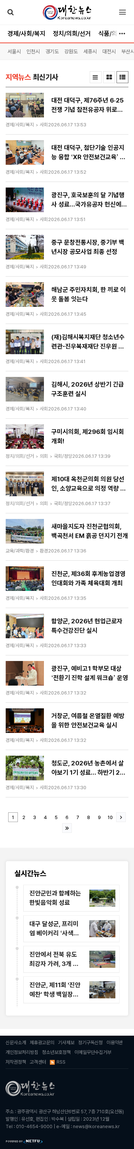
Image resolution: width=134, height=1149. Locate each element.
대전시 (109, 51)
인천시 (33, 51)
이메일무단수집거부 (92, 1052)
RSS (61, 1062)
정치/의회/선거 (72, 33)
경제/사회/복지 (26, 33)
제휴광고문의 (42, 1042)
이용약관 (114, 1042)
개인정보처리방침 (22, 1052)
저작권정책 (16, 1062)
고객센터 (38, 1062)
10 (110, 817)
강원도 (71, 51)
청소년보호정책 (56, 1052)
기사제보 (66, 1042)
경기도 (52, 51)
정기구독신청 (90, 1042)
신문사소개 (16, 1042)
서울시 (14, 51)
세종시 (90, 51)
